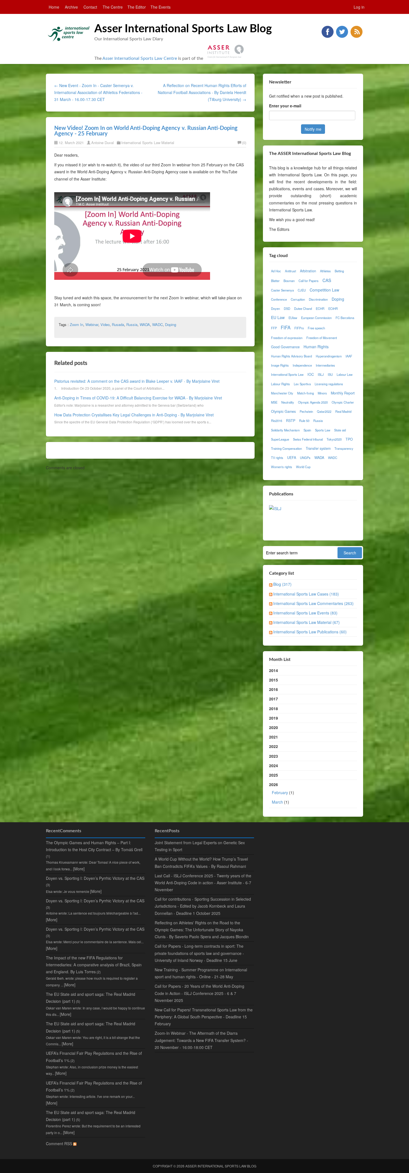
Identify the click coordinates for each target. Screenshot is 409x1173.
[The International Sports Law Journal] (275, 508)
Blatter (275, 280)
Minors (322, 393)
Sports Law (322, 430)
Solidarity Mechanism (285, 430)
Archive (71, 7)
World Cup (303, 467)
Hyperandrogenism (329, 356)
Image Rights (280, 365)
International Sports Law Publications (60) (310, 631)
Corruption (298, 299)
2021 (273, 737)
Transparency (343, 448)
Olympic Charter (343, 402)
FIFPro (299, 328)
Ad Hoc (276, 271)
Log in (359, 7)
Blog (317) (282, 584)
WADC (157, 324)
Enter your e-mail (285, 105)
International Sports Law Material (147, 142)
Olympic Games (283, 411)
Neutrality (287, 402)
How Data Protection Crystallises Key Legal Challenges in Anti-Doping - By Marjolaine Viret (134, 415)
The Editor (136, 7)
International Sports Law (287, 374)
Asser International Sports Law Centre (139, 58)
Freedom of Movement (321, 337)
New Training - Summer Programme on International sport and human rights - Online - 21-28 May (201, 973)
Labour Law (345, 374)
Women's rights (281, 467)
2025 (273, 775)
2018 (273, 708)
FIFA (285, 327)
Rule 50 (304, 420)
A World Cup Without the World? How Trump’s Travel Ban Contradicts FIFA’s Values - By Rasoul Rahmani (201, 862)
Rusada (118, 324)
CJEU (302, 290)
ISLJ (321, 374)
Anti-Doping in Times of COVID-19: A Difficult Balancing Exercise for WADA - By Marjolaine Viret (138, 398)
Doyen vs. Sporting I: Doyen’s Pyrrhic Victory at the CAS (95, 878)
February (280, 792)
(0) (244, 142)
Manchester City (282, 393)
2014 (273, 670)
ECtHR (333, 308)
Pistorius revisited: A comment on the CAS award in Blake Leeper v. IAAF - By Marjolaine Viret (137, 381)
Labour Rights (280, 384)
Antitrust (290, 271)
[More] (79, 868)
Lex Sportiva (302, 384)
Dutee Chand (303, 308)
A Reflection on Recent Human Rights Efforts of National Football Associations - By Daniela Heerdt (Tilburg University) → (202, 92)
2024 (273, 765)
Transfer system (318, 448)
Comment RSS (59, 1143)
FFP (274, 328)
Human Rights (316, 346)
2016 (273, 689)
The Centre (113, 7)
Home (54, 7)
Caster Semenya (282, 290)
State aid (340, 430)
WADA (145, 324)
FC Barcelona (345, 317)
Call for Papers (309, 280)
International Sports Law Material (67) (306, 622)
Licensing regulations (329, 384)
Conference (279, 299)
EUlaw (293, 317)
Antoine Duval (102, 142)
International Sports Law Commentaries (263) (313, 603)
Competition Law (324, 290)
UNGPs (305, 457)
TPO (349, 439)
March (277, 802)
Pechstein (306, 411)
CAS (326, 280)
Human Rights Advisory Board (291, 356)
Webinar (91, 324)
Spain (307, 430)
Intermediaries (325, 365)
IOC (310, 374)
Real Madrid (343, 411)
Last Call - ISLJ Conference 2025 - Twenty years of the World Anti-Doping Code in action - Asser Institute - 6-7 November (203, 882)
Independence (302, 365)
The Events (161, 7)
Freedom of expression (286, 337)
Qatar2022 (324, 411)
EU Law (278, 317)
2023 (273, 756)
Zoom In (76, 324)
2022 (273, 746)
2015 (273, 680)
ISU (330, 374)
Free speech (316, 328)
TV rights (277, 457)
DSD (287, 308)
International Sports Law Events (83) (305, 613)
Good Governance (285, 346)
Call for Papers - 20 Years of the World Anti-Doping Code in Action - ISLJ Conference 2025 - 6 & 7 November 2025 (199, 993)
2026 (281, 793)
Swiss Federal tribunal (308, 439)
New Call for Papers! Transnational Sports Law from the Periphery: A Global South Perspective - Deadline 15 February (204, 1016)
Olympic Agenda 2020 (313, 402)
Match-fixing (305, 393)
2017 (273, 699)
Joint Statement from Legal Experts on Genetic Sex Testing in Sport (200, 846)
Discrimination (318, 299)
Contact (90, 7)
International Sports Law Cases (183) (306, 594)
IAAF (349, 356)
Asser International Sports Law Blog (183, 28)
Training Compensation (286, 448)
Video (105, 324)
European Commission (316, 317)
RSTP (290, 420)
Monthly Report (343, 393)
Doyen (275, 308)
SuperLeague (280, 439)
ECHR (320, 308)
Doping (170, 324)
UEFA (291, 457)
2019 (273, 718)
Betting (339, 271)
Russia (131, 324)
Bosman (289, 280)
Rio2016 (276, 420)
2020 (273, 727)
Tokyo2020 (334, 439)
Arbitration (308, 270)
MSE (274, 402)
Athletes (325, 271)
